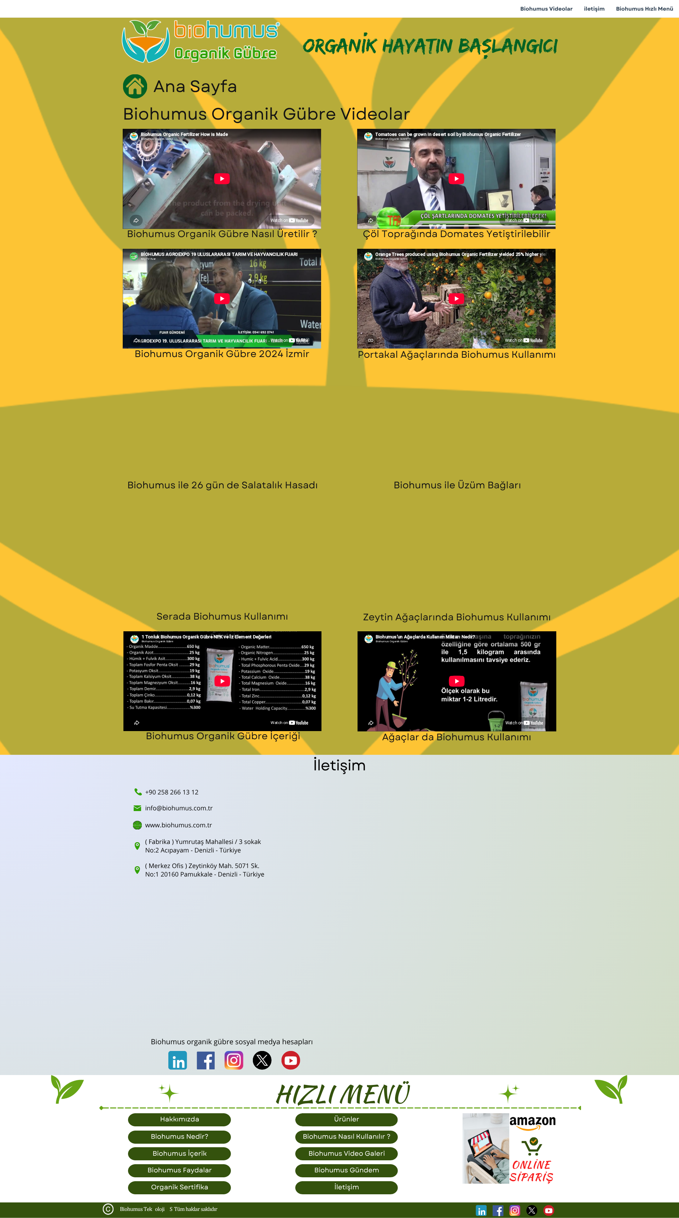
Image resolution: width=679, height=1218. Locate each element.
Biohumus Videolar (546, 9)
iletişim (594, 9)
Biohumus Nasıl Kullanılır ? (346, 1137)
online (531, 1165)
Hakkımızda (179, 1119)
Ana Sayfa (195, 86)
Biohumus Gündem (346, 1170)
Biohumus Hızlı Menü (644, 9)
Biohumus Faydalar (179, 1170)
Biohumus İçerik (179, 1154)
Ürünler (346, 1119)
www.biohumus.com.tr (178, 825)
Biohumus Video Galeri (346, 1154)
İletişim (346, 1187)
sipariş (531, 1177)
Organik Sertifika (179, 1187)
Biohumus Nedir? (179, 1137)
